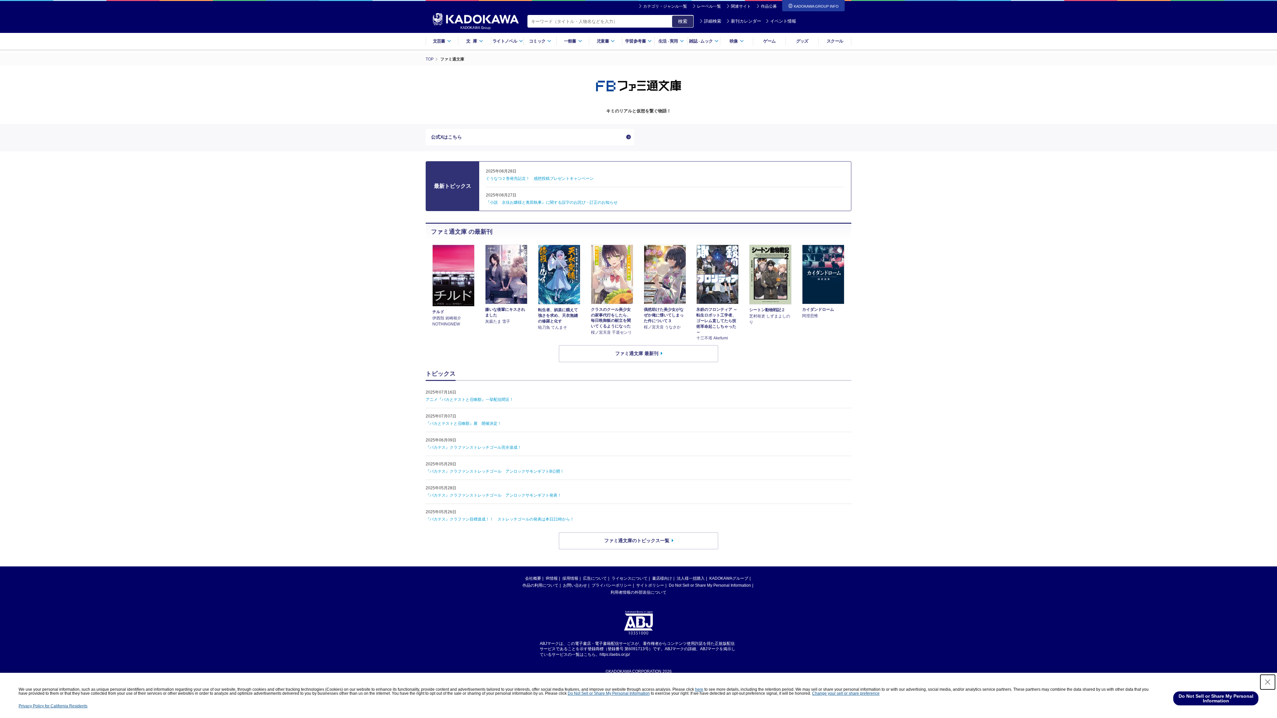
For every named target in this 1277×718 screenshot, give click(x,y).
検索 (682, 21)
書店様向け (662, 578)
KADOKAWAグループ (728, 578)
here (699, 689)
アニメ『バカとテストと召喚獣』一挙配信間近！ (469, 399)
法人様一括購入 (691, 578)
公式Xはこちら (446, 137)
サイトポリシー (650, 585)
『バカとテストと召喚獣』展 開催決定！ (463, 423)
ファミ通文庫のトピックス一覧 (636, 540)
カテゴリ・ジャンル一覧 (665, 6)
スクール (835, 41)
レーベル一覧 (709, 6)
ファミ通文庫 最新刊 (636, 353)
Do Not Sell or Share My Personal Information (710, 585)
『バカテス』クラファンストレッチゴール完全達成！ (473, 447)
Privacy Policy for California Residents (53, 706)
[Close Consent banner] (1267, 682)
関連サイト (741, 6)
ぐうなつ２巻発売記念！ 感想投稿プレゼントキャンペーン (540, 178)
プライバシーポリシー (612, 585)
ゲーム (769, 41)
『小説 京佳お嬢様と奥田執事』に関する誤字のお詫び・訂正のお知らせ (552, 202)
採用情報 (570, 578)
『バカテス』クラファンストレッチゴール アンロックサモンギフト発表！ (493, 495)
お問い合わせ (575, 585)
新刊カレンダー (746, 21)
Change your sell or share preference (846, 693)
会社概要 (533, 578)
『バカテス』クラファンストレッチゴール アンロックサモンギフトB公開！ (495, 471)
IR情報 (552, 578)
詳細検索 (712, 21)
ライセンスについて (629, 578)
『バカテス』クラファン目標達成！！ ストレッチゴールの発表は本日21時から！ (500, 519)
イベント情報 (783, 21)
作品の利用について (540, 585)
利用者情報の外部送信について (638, 592)
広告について (595, 578)
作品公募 (769, 6)
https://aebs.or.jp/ (615, 654)
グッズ (802, 41)
